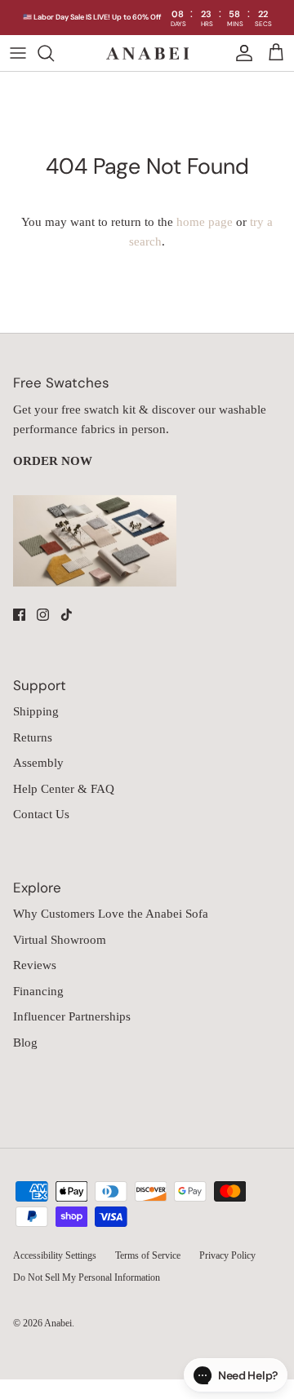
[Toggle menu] (18, 53)
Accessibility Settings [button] (54, 1255)
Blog (25, 1042)
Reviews (34, 965)
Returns (32, 737)
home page (204, 221)
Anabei (58, 1323)
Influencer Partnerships (72, 1016)
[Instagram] (43, 615)
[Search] (54, 53)
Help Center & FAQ (63, 788)
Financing (38, 991)
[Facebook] (19, 615)
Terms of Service (147, 1255)
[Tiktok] (66, 615)
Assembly (38, 762)
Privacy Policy (227, 1255)
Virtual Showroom (59, 939)
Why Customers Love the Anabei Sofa (110, 913)
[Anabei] (147, 53)
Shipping (36, 711)
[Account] (240, 53)
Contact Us (41, 814)
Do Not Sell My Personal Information (86, 1277)
